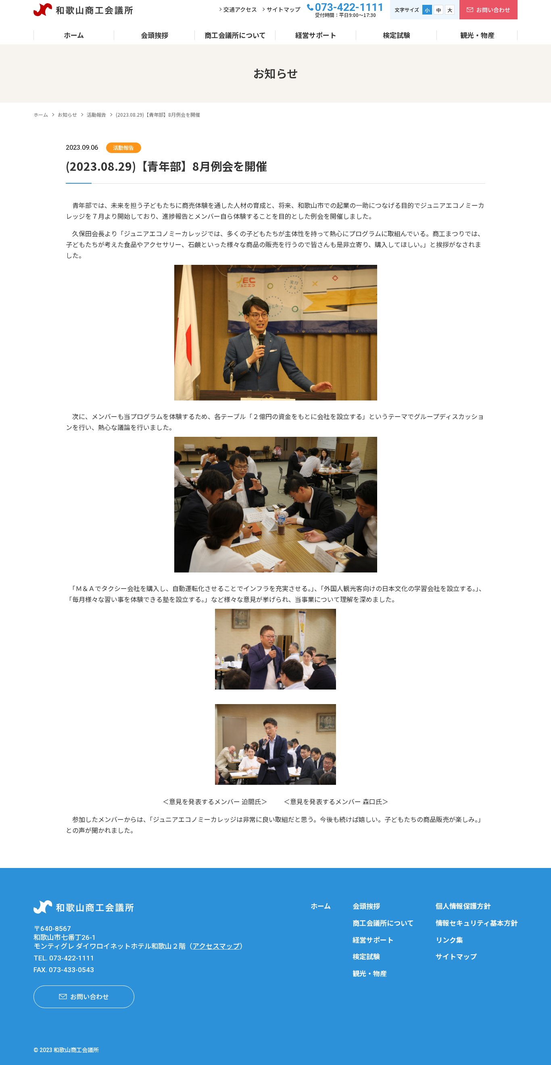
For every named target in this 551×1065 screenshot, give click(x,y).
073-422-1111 (349, 7)
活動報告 (96, 114)
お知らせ (67, 114)
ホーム (40, 114)
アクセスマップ (216, 946)
